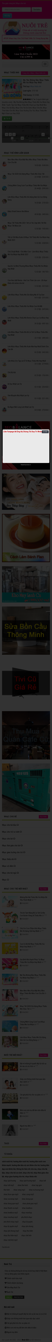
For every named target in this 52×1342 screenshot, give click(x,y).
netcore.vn (28, 464)
